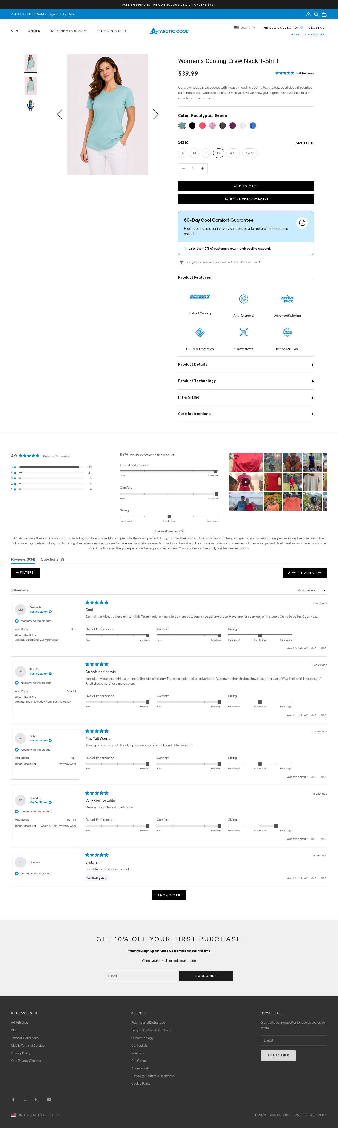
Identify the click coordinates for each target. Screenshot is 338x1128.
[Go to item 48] (30, 63)
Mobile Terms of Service (28, 1045)
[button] (294, 73)
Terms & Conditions (25, 1038)
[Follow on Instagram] (37, 1099)
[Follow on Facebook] (13, 1099)
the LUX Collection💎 (283, 27)
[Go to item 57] (30, 105)
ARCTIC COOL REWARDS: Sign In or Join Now (43, 14)
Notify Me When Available (246, 198)
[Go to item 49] (30, 85)
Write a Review (309, 574)
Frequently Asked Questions (151, 1030)
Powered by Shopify (310, 1115)
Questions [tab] (52, 560)
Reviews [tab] (23, 560)
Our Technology (142, 1038)
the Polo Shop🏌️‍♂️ (112, 31)
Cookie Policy (140, 1083)
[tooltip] (182, 531)
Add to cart (246, 186)
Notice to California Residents (152, 1076)
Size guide (305, 143)
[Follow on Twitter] (25, 1099)
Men (14, 31)
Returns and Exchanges (148, 1022)
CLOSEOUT (318, 27)
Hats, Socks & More (68, 31)
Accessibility (140, 1068)
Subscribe (206, 976)
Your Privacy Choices (26, 1060)
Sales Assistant (309, 34)
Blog (14, 1030)
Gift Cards (138, 1060)
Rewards (137, 1053)
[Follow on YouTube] (49, 1099)
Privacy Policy (20, 1053)
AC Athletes (19, 1022)
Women (34, 31)
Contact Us (139, 1045)
